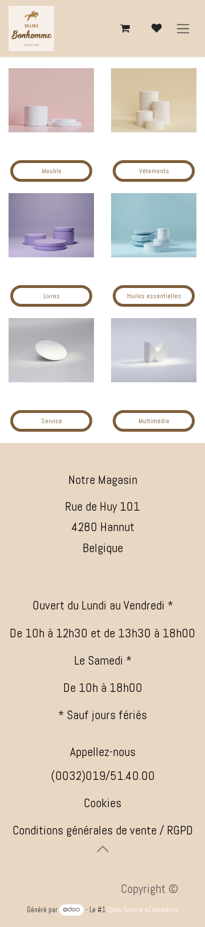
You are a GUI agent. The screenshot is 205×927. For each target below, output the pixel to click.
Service (51, 420)
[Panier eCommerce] (125, 28)
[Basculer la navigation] (183, 29)
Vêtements (154, 171)
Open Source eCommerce (142, 909)
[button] (102, 848)
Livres (51, 295)
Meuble (52, 171)
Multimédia (153, 420)
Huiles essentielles (154, 295)
